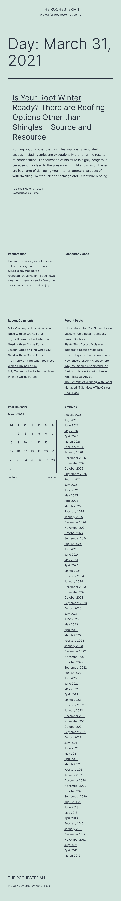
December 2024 (75, 522)
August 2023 (72, 608)
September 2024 (75, 538)
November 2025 (75, 463)
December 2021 (74, 716)
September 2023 (75, 603)
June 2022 (71, 683)
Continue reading (94, 176)
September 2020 (75, 796)
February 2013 (74, 823)
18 (32, 451)
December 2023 (75, 586)
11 (32, 442)
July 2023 (71, 613)
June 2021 (71, 748)
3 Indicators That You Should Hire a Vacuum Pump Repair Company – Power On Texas (88, 334)
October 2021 (73, 726)
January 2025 (73, 517)
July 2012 (70, 845)
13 (46, 442)
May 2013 (70, 812)
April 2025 (71, 500)
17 (25, 451)
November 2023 (75, 592)
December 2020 (75, 780)
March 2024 (72, 570)
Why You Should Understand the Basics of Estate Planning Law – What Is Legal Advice (86, 371)
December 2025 (75, 457)
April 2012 (71, 850)
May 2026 (71, 431)
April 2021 (71, 759)
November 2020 (75, 785)
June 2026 (71, 425)
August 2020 (72, 802)
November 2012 (75, 839)
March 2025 (72, 506)
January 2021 (73, 775)
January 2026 (73, 452)
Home (35, 192)
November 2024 (75, 527)
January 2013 (73, 829)
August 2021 (72, 737)
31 (25, 468)
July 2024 (71, 549)
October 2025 (73, 468)
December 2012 (74, 834)
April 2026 (71, 436)
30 (18, 468)
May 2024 (71, 560)
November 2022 (75, 656)
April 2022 (71, 694)
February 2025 (74, 511)
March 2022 (72, 699)
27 (46, 460)
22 (11, 460)
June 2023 (71, 619)
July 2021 (70, 742)
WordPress (42, 885)
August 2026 (72, 414)
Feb (14, 477)
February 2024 (74, 576)
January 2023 (73, 646)
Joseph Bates (17, 349)
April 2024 (71, 565)
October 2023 (73, 597)
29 (11, 468)
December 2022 (75, 651)
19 (39, 451)
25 (32, 460)
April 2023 (71, 630)
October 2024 (73, 533)
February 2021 (74, 769)
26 (39, 460)
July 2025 (71, 484)
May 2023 (71, 624)
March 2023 (72, 635)
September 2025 (75, 474)
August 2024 (73, 544)
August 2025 (72, 479)
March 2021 (72, 764)
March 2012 (72, 855)
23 (18, 460)
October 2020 (73, 791)
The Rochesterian (60, 9)
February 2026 (74, 447)
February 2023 (74, 640)
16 (18, 451)
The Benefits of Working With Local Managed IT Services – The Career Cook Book (88, 387)
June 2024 (71, 554)
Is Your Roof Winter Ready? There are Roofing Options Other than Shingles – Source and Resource (58, 117)
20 (46, 451)
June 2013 (71, 807)
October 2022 (73, 662)
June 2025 (71, 490)
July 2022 (71, 678)
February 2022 (74, 705)
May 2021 (70, 753)
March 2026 (72, 441)
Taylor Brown (17, 339)
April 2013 (71, 818)
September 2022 (75, 667)
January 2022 (73, 710)
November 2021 (75, 721)
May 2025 (71, 495)
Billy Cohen (15, 371)
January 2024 (73, 581)
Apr (50, 477)
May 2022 (71, 689)
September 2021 (75, 732)
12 (39, 442)
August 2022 (72, 672)
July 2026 (71, 420)
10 (25, 442)
